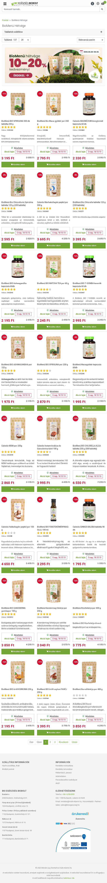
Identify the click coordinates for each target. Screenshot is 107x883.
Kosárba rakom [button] (19, 165)
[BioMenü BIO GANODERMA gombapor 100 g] (17, 591)
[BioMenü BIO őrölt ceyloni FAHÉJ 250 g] (53, 672)
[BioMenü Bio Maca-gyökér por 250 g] (53, 104)
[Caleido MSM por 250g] (17, 429)
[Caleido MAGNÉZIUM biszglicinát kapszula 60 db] (89, 104)
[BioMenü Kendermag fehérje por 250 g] (53, 591)
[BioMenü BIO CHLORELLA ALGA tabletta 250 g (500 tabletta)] (89, 429)
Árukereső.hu (80, 819)
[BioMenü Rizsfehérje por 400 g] (89, 591)
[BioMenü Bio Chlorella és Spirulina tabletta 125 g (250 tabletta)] (17, 185)
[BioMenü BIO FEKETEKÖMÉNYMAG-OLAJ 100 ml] (53, 510)
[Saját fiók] (97, 3)
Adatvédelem (61, 776)
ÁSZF (58, 783)
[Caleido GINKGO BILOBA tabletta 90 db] (89, 510)
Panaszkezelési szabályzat (66, 780)
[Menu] (92, 4)
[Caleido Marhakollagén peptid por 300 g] (53, 185)
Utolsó (74, 742)
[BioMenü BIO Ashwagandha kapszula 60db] (17, 266)
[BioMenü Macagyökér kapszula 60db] (89, 347)
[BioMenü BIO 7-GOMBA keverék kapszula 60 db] (89, 266)
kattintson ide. (69, 878)
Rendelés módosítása (64, 766)
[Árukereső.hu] (80, 814)
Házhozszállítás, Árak (11, 766)
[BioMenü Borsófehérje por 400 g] (89, 672)
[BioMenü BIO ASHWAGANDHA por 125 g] (17, 347)
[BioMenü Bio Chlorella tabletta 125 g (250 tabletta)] (89, 185)
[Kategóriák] (5, 3)
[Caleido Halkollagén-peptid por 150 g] (17, 510)
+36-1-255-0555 (68, 794)
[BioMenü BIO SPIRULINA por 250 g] (53, 347)
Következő (63, 742)
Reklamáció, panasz (64, 773)
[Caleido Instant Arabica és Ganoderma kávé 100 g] (53, 429)
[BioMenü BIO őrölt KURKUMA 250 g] (17, 672)
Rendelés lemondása (64, 769)
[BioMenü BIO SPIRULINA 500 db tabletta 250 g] (17, 104)
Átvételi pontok (8, 769)
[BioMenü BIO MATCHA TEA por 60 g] (53, 266)
